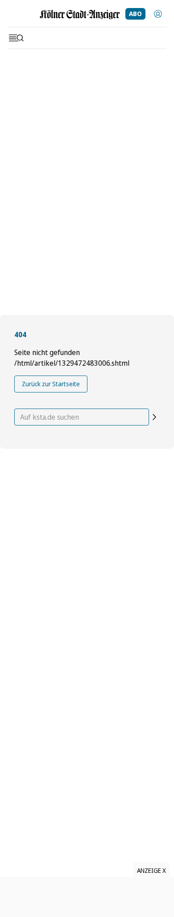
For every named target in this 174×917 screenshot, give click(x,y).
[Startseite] (80, 14)
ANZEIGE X (151, 870)
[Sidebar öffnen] (16, 38)
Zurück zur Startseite (51, 384)
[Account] (158, 13)
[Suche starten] (154, 417)
